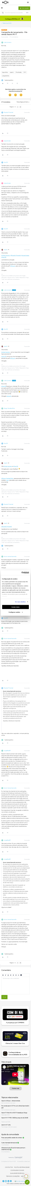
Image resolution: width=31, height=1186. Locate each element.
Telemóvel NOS (7, 23)
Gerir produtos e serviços (8, 1103)
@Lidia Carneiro (5, 255)
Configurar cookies (14, 612)
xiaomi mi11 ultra (6, 1124)
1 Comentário (5, 1145)
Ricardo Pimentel (8, 112)
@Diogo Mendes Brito (7, 478)
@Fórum (12, 266)
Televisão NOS (5, 1115)
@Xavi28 (3, 257)
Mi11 (25, 72)
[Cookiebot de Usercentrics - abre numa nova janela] (22, 573)
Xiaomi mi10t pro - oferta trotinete (10, 1100)
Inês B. (5, 249)
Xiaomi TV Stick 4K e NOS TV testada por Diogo (14, 1112)
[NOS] (5, 2)
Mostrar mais (15, 1088)
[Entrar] (3, 12)
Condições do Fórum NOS (8, 1161)
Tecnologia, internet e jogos (9, 1127)
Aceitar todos (15, 607)
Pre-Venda (18, 72)
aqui (7, 480)
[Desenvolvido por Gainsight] (15, 1158)
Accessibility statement (23, 1161)
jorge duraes (7, 140)
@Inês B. (9, 396)
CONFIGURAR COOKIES (17, 1170)
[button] (2, 8)
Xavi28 (6, 162)
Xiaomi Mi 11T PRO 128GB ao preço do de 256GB (14, 1117)
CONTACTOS (9, 1167)
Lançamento (5, 75)
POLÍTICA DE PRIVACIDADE (21, 1167)
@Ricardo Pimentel (15, 255)
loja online (5, 72)
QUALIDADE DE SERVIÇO (17, 1173)
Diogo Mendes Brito (9, 408)
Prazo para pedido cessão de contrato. (11, 1137)
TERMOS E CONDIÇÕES (13, 1176)
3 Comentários (5, 1139)
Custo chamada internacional (9, 1142)
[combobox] (15, 12)
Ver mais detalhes (20, 601)
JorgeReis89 (7, 750)
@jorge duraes (25, 255)
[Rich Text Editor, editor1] (15, 985)
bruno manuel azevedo (10, 556)
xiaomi (12, 72)
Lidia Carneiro (7, 42)
